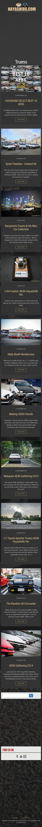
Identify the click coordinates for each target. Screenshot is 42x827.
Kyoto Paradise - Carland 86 (21, 164)
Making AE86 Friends (21, 414)
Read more (21, 119)
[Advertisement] (21, 33)
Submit (31, 695)
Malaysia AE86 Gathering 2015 (21, 476)
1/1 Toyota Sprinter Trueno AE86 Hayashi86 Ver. (21, 539)
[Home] (22, 7)
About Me (15, 818)
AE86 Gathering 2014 (21, 665)
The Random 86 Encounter (21, 603)
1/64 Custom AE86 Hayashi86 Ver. (21, 292)
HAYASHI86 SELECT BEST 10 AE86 (21, 102)
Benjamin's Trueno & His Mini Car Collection (21, 227)
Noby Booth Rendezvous (21, 354)
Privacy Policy (25, 818)
